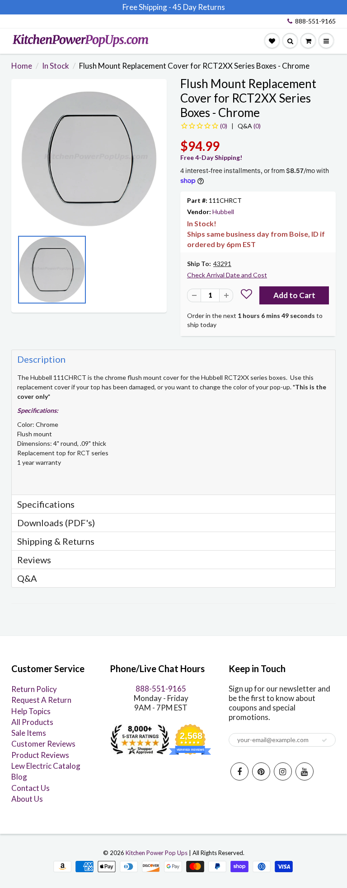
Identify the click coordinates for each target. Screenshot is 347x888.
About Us (27, 799)
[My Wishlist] (272, 41)
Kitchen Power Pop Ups (157, 852)
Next (158, 272)
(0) (249, 126)
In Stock (55, 65)
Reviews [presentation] (34, 559)
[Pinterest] (261, 771)
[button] (246, 295)
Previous (20, 272)
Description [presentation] (41, 359)
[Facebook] (239, 771)
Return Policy (34, 689)
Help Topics (31, 711)
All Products (32, 722)
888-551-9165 (315, 21)
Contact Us (30, 788)
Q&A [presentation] (27, 578)
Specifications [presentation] (46, 504)
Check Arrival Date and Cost (227, 275)
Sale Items (28, 733)
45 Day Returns (199, 7)
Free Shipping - (146, 7)
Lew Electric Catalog (45, 766)
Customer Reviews (43, 743)
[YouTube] (304, 771)
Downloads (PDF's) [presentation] (56, 522)
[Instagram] (283, 771)
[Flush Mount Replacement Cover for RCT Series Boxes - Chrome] (89, 159)
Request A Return (41, 700)
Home (21, 65)
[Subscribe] (324, 740)
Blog (19, 776)
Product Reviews (40, 755)
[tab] (173, 359)
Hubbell (223, 211)
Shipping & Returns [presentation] (55, 541)
